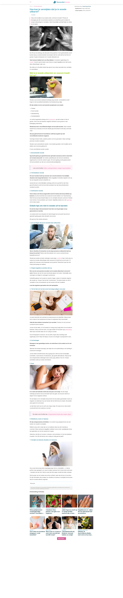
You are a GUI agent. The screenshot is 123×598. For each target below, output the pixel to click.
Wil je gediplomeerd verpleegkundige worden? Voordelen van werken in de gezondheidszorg (37, 511)
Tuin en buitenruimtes (51, 508)
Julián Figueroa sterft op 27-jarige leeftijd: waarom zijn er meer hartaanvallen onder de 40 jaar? (69, 511)
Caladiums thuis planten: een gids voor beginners (53, 511)
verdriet (59, 258)
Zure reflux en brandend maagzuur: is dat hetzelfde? (37, 533)
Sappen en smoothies (83, 530)
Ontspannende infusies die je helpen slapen (59, 414)
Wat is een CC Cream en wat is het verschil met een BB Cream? (53, 533)
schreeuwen (51, 119)
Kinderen (64, 530)
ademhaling (69, 329)
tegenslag (69, 200)
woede (31, 62)
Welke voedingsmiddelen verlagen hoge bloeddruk (57, 168)
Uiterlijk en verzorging (35, 508)
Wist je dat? (48, 530)
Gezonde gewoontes (38, 6)
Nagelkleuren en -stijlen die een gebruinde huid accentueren (85, 511)
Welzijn (31, 6)
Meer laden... (61, 538)
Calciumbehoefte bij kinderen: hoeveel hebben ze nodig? (68, 533)
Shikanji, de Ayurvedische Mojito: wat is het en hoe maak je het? (85, 533)
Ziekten (63, 508)
